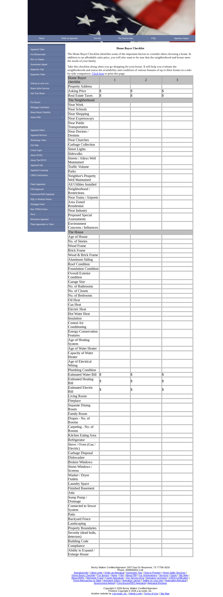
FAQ (153, 38)
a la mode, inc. (119, 593)
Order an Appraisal (69, 38)
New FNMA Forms (38, 209)
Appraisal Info (36, 165)
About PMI (35, 117)
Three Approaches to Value (42, 224)
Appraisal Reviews (38, 135)
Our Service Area (125, 38)
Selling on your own (39, 83)
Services (97, 38)
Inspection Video (37, 74)
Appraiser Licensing (39, 170)
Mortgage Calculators (39, 107)
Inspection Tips (37, 69)
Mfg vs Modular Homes (41, 199)
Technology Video (38, 140)
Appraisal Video (37, 49)
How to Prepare (37, 59)
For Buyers (35, 102)
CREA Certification (39, 175)
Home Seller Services (39, 88)
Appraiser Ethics (37, 130)
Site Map (34, 145)
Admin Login (135, 593)
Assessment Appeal (38, 64)
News (32, 214)
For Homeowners (38, 54)
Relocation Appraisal (39, 219)
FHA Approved (37, 189)
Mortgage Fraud (37, 204)
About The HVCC (38, 160)
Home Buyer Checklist (40, 112)
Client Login (36, 150)
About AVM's (36, 155)
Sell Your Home (37, 93)
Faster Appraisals (37, 184)
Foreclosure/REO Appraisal (42, 194)
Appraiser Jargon (181, 38)
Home (41, 38)
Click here (98, 73)
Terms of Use (151, 593)
